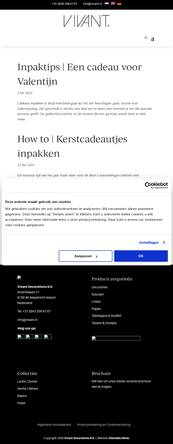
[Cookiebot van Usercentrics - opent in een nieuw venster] (148, 185)
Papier (96, 309)
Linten (96, 302)
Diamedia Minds (119, 438)
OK (140, 256)
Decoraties (99, 287)
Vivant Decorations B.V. (79, 438)
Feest (21, 403)
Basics (22, 396)
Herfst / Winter (27, 389)
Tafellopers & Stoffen (106, 316)
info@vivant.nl (92, 4)
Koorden (98, 294)
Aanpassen (83, 256)
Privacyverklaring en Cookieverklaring (103, 425)
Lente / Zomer (27, 381)
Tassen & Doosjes (104, 323)
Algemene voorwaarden (54, 425)
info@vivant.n (27, 320)
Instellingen (149, 242)
